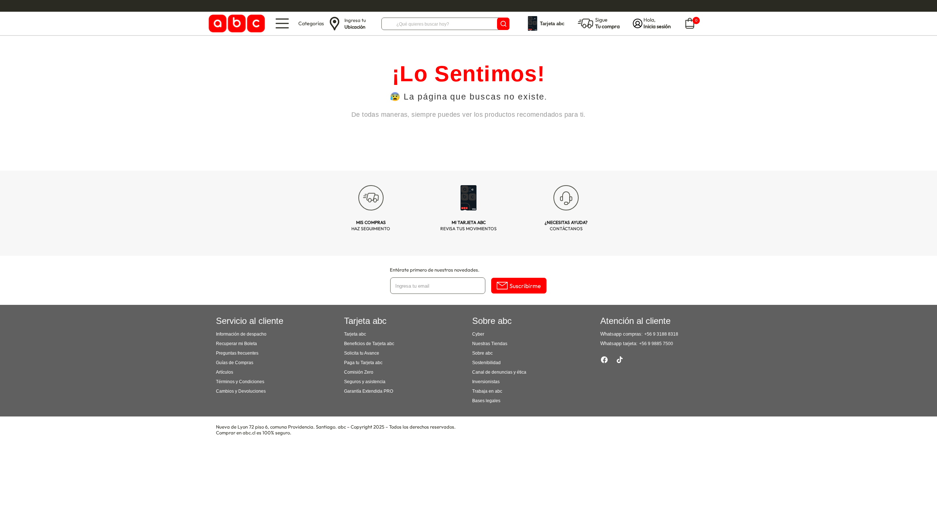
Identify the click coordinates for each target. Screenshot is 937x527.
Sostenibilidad (486, 362)
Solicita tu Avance (361, 353)
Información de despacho (241, 334)
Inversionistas (486, 381)
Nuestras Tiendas (489, 343)
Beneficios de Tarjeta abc (369, 343)
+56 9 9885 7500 (656, 343)
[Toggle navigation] (282, 23)
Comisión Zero (358, 372)
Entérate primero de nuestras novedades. (434, 270)
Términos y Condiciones (240, 381)
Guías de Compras (234, 362)
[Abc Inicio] (235, 23)
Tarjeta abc (355, 334)
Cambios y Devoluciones (241, 391)
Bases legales (486, 400)
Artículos (224, 372)
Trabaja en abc (487, 391)
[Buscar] (503, 24)
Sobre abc (482, 353)
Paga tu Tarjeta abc (363, 362)
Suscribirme (525, 285)
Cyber (478, 334)
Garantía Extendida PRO (368, 391)
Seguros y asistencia (364, 381)
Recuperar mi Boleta (236, 343)
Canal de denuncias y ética (499, 372)
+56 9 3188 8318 (661, 334)
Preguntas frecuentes (237, 353)
